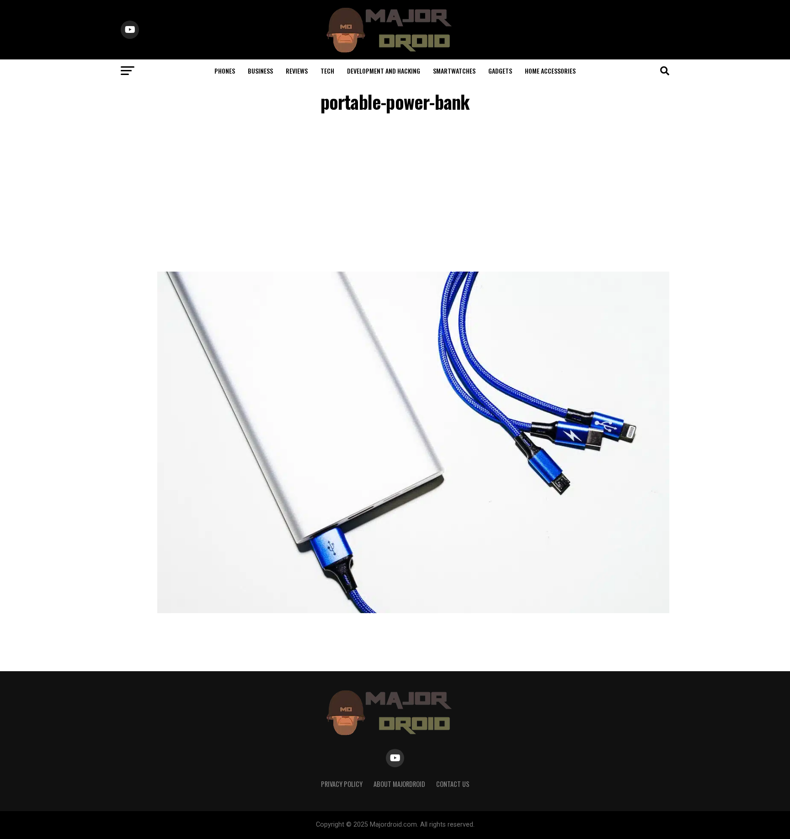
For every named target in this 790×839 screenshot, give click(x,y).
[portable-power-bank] (413, 610)
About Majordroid (399, 784)
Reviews (297, 70)
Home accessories (550, 70)
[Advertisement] (395, 194)
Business (260, 70)
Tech (327, 70)
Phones (224, 70)
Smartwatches (454, 70)
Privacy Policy (342, 784)
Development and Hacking (383, 70)
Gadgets (500, 70)
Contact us (453, 784)
